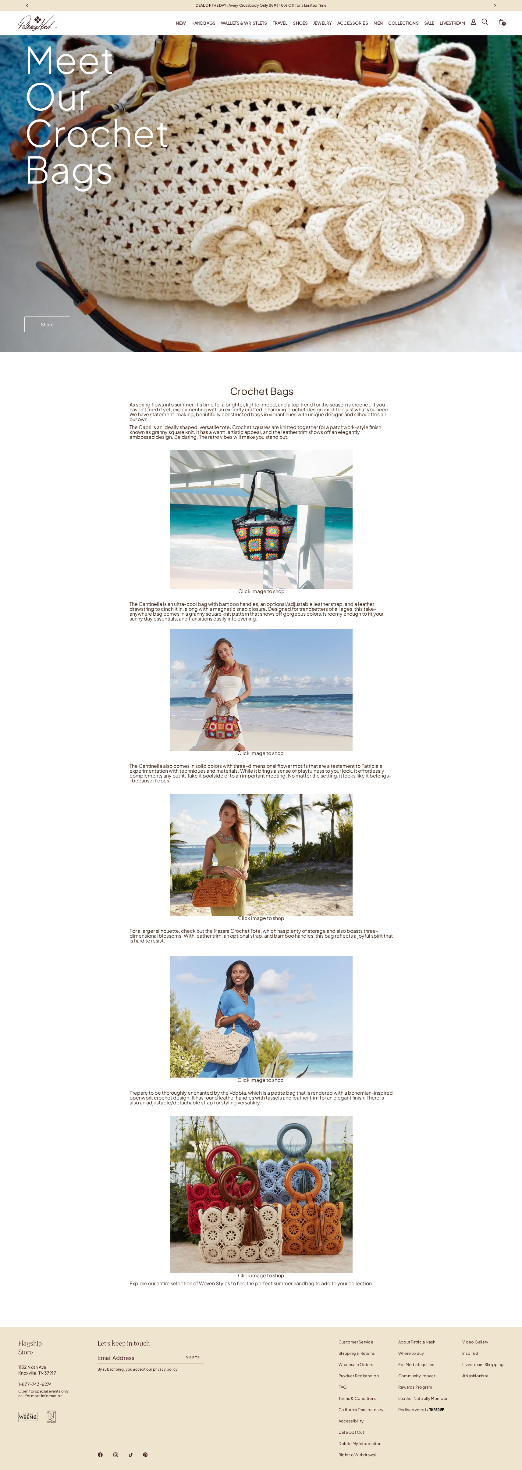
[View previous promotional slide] (27, 5)
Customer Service (356, 1341)
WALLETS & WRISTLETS (244, 23)
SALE (429, 23)
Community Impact (416, 1375)
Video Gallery (475, 1341)
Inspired (470, 1353)
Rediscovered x (413, 1409)
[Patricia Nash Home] (28, 23)
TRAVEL (280, 23)
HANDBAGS (203, 23)
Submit (193, 1357)
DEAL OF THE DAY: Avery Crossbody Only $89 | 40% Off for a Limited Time (261, 5)
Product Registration (359, 1375)
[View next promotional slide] (495, 5)
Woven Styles (214, 1283)
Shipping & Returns (357, 1353)
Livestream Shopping (483, 1364)
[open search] (485, 23)
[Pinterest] (145, 1455)
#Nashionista (475, 1375)
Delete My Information (360, 1443)
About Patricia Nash (416, 1341)
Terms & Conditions (358, 1398)
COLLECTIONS (403, 23)
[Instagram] (115, 1455)
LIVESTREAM (452, 23)
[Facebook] (100, 1455)
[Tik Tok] (130, 1455)
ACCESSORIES (352, 23)
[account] (473, 23)
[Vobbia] (261, 1194)
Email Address (116, 1357)
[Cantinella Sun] (261, 854)
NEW (181, 23)
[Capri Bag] (261, 519)
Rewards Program (415, 1387)
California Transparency (361, 1409)
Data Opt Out (351, 1432)
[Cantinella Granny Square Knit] (261, 689)
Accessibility (351, 1420)
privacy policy (165, 1369)
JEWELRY (322, 23)
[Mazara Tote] (261, 1017)
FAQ (343, 1387)
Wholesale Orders (356, 1364)
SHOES (300, 23)
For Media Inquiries (416, 1364)
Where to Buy (411, 1353)
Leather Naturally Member (422, 1398)
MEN (378, 23)
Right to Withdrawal (357, 1454)
